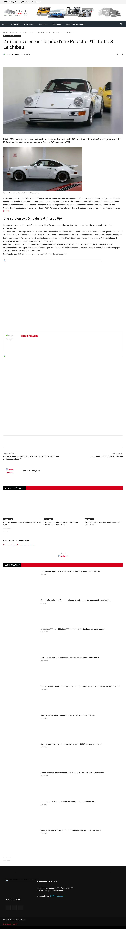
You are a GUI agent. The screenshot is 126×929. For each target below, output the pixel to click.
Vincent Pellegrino (15, 54)
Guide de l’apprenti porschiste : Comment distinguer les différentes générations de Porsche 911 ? (80, 686)
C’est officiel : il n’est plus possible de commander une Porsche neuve (68, 802)
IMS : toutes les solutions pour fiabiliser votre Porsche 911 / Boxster (68, 715)
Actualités (13, 32)
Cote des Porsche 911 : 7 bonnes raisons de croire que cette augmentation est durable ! (76, 600)
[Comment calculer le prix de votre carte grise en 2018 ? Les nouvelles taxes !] (21, 755)
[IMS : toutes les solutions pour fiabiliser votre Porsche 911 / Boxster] (21, 726)
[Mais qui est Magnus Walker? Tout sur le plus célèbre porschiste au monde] (21, 841)
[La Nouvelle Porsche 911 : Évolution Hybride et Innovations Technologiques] (63, 506)
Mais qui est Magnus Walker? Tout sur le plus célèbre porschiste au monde (71, 830)
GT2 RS (6, 211)
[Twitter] (122, 1)
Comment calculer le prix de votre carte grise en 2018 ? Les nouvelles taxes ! (71, 744)
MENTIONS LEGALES (10, 924)
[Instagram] (119, 1)
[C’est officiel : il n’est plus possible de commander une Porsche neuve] (21, 813)
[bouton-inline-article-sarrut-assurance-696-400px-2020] (63, 357)
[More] (66, 60)
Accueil (5, 32)
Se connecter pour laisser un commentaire (19, 545)
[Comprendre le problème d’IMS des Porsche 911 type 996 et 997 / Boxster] (21, 582)
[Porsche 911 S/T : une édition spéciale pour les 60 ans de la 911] (104, 506)
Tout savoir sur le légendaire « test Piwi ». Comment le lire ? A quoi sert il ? (70, 658)
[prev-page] (4, 530)
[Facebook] (116, 1)
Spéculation (16, 36)
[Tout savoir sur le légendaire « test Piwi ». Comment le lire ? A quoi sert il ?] (21, 669)
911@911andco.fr (57, 896)
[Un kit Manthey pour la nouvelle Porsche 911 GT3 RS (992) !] (22, 506)
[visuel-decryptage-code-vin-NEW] (52, 261)
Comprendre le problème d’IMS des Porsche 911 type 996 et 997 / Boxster (70, 571)
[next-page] (8, 530)
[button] (121, 24)
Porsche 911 (23, 32)
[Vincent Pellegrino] (5, 54)
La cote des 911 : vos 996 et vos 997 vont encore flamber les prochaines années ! (73, 629)
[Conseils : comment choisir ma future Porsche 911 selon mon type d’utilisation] (21, 784)
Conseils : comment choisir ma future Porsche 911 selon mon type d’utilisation (72, 773)
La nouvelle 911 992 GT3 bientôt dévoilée (106, 456)
